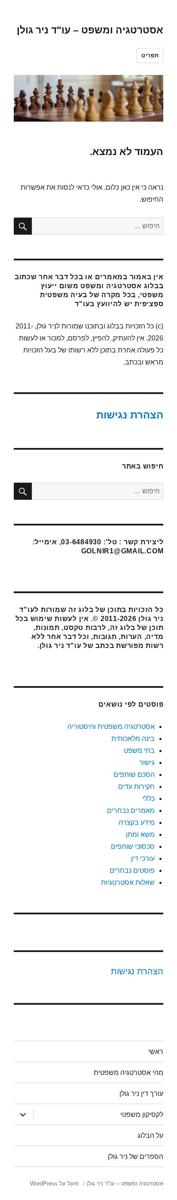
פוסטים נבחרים (132, 870)
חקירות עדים (136, 786)
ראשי (155, 1051)
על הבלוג (150, 1135)
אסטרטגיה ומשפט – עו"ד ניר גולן (90, 30)
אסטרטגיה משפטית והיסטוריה (111, 726)
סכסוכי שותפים (133, 846)
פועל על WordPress (54, 1183)
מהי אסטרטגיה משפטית (128, 1072)
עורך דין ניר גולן (141, 1093)
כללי (149, 798)
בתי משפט (139, 750)
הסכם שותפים (134, 774)
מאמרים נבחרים (131, 810)
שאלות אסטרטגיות (128, 882)
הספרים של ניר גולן (135, 1156)
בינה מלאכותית (133, 738)
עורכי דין (143, 858)
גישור (147, 762)
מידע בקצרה (137, 822)
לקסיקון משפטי (141, 1114)
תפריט (150, 55)
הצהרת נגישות (129, 415)
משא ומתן (140, 834)
